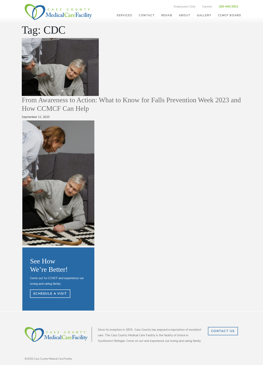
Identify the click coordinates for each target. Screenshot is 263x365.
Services (124, 15)
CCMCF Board (229, 15)
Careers (207, 6)
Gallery (204, 15)
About (185, 15)
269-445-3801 (228, 6)
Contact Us (223, 331)
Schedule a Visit (50, 294)
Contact (147, 15)
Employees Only (184, 6)
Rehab (166, 15)
